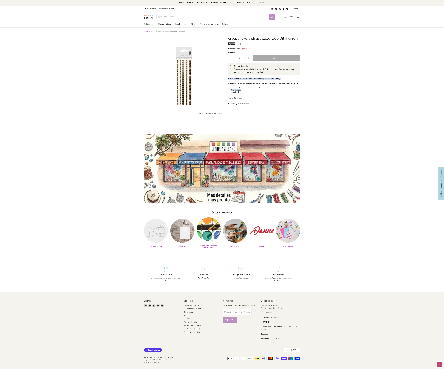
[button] (289, 17)
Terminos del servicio (192, 332)
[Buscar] (272, 17)
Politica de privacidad (192, 305)
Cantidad (231, 53)
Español (295, 9)
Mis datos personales (192, 329)
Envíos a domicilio (150, 9)
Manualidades (164, 24)
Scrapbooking (180, 24)
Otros (193, 24)
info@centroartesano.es (270, 317)
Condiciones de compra (193, 309)
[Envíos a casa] (165, 274)
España (291, 350)
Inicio (146, 32)
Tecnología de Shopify (151, 362)
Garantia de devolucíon (192, 325)
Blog (185, 315)
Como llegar (188, 312)
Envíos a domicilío (190, 322)
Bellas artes (149, 24)
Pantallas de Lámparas (209, 24)
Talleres (225, 24)
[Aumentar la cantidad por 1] (248, 58)
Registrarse (230, 319)
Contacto (187, 319)
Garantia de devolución (166, 9)
